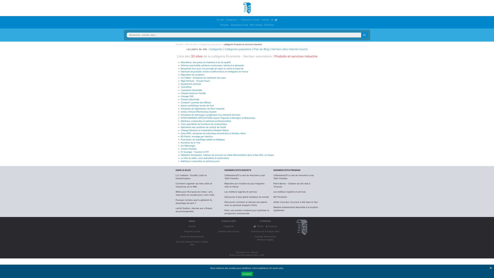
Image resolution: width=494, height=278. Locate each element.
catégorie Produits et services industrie (243, 44)
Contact (266, 19)
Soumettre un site (239, 25)
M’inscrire (269, 25)
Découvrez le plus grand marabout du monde (246, 197)
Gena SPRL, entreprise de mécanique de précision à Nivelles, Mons (213, 133)
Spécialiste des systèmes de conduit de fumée (203, 127)
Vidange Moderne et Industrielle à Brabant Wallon (205, 130)
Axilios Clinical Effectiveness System (199, 111)
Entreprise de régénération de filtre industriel (202, 108)
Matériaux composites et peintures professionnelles (206, 121)
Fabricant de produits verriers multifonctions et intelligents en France (214, 71)
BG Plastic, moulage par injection (197, 136)
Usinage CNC (187, 96)
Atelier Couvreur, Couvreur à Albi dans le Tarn (295, 202)
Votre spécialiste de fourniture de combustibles (204, 124)
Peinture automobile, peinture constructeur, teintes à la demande (212, 65)
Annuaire (224, 25)
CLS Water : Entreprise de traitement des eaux (203, 77)
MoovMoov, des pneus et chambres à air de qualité (206, 62)
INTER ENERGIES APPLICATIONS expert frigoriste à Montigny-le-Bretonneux (218, 118)
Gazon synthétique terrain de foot (197, 105)
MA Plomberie (280, 197)
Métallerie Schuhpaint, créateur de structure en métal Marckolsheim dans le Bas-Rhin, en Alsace (227, 155)
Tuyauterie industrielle (191, 90)
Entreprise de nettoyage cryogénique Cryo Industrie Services (210, 115)
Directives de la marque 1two (265, 231)
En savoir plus (276, 268)
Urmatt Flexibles (189, 148)
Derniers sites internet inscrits (289, 49)
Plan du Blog (261, 49)
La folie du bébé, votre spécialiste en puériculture (205, 158)
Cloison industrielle (190, 99)
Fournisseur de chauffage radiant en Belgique (203, 139)
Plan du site (191, 44)
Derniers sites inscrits (228, 231)
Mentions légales (265, 239)
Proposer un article (250, 19)
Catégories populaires (210, 44)
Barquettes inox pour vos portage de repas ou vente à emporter (212, 68)
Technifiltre (186, 87)
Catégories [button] (231, 19)
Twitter (259, 226)
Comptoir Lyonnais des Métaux (196, 102)
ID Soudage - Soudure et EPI (195, 152)
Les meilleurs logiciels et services (240, 191)
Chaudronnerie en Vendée (193, 93)
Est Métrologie (188, 145)
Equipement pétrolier (191, 84)
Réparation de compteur (192, 74)
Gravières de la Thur (190, 142)
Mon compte (256, 25)
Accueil (220, 19)
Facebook (272, 226)
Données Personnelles (265, 236)
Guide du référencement (192, 236)
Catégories (215, 49)
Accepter (247, 274)
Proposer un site (192, 231)
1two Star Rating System (188, 241)
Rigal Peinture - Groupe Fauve (195, 81)
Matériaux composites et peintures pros (200, 161)
